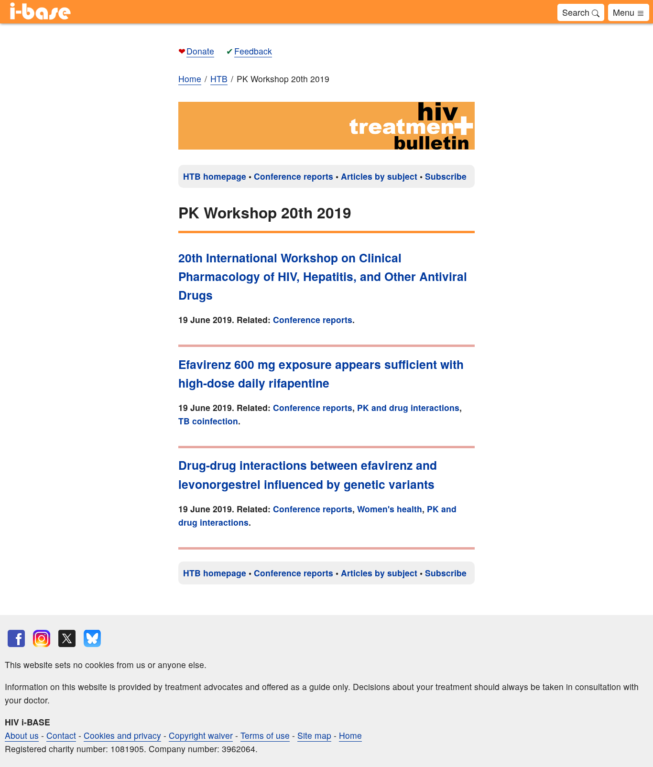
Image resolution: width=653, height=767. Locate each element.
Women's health (389, 509)
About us (22, 735)
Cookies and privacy (122, 735)
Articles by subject (379, 176)
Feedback (253, 51)
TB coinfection (208, 421)
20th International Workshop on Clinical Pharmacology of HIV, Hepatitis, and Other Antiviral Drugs (322, 276)
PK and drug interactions (408, 407)
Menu (625, 12)
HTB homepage (214, 176)
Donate (200, 51)
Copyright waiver (201, 735)
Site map (314, 735)
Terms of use (265, 735)
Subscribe (446, 176)
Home (189, 79)
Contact (61, 735)
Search (577, 12)
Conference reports (293, 176)
